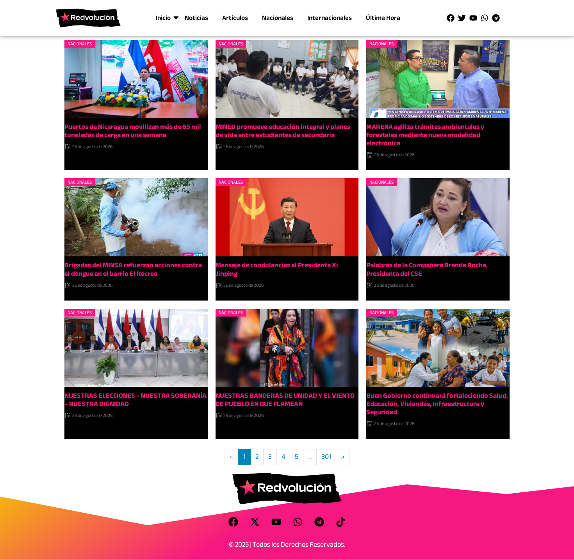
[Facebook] (450, 18)
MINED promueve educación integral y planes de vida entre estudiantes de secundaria (283, 130)
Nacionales (277, 18)
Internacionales (329, 18)
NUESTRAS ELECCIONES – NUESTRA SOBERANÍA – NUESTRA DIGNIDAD (135, 399)
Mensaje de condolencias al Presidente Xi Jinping (277, 269)
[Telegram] (496, 18)
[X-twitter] (255, 521)
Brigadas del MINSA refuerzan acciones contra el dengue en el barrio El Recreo (133, 269)
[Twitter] (462, 18)
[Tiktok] (341, 521)
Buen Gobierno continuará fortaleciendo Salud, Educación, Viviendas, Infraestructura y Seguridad (437, 404)
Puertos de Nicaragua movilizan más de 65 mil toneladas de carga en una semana (132, 130)
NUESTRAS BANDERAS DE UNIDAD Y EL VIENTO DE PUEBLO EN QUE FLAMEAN (285, 399)
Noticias (196, 18)
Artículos (235, 18)
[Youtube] (473, 18)
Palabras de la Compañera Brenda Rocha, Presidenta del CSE (427, 269)
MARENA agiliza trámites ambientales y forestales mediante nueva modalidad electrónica (425, 135)
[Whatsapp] (484, 18)
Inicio (163, 18)
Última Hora (383, 18)
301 (326, 456)
